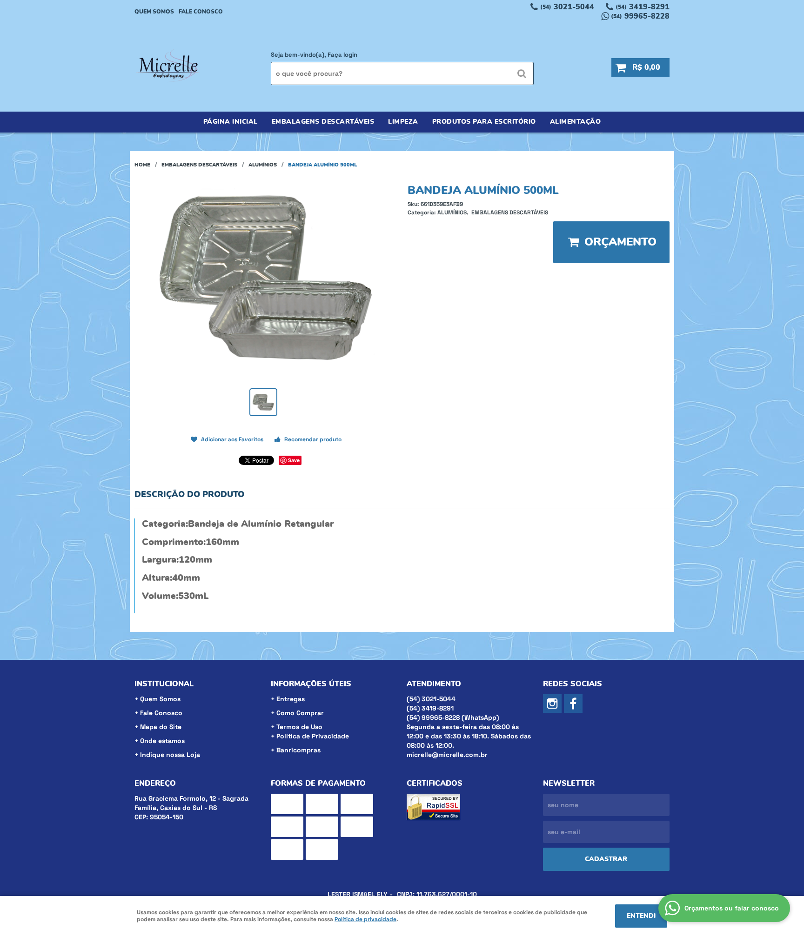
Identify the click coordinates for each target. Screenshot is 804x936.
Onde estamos (162, 741)
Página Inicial (230, 122)
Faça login (342, 55)
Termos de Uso (299, 727)
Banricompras (298, 750)
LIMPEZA (403, 122)
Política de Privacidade (312, 736)
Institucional (164, 684)
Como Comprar (300, 713)
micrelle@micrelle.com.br (447, 754)
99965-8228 (640, 16)
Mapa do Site (160, 727)
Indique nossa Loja (170, 754)
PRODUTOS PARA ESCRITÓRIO (484, 122)
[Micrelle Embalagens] (573, 703)
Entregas (290, 699)
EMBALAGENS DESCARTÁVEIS (323, 122)
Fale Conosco (201, 11)
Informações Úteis (311, 684)
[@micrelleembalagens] (552, 703)
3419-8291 (643, 7)
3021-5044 (567, 7)
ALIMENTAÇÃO (575, 122)
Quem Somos (154, 11)
